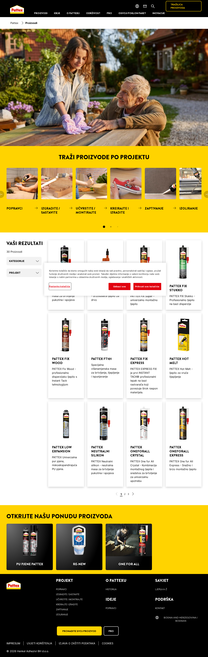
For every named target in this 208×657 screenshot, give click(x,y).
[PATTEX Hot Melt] (184, 355)
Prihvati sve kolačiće (147, 286)
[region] (105, 279)
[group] (104, 200)
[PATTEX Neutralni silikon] (105, 444)
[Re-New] (79, 547)
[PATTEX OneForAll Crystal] (144, 444)
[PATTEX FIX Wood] (66, 355)
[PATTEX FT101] (105, 355)
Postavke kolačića (59, 286)
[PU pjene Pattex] (29, 547)
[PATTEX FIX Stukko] (184, 275)
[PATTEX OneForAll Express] (184, 444)
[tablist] (104, 226)
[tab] (104, 227)
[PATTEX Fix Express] (144, 355)
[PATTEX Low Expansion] (66, 444)
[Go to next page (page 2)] (133, 494)
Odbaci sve (119, 286)
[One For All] (129, 547)
